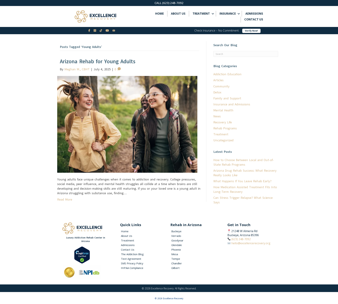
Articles (218, 80)
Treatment (201, 14)
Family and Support (227, 98)
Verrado (176, 236)
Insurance (228, 14)
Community (221, 86)
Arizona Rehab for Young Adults (97, 61)
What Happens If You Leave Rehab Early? (242, 181)
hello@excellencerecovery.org (250, 243)
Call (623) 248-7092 (169, 3)
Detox (217, 92)
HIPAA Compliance (132, 268)
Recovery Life (222, 122)
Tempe (175, 258)
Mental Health (223, 110)
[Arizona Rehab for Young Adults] (127, 124)
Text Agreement (131, 258)
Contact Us (253, 19)
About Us (178, 14)
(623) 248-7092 (241, 239)
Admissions (254, 14)
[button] (213, 14)
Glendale (176, 245)
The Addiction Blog (132, 254)
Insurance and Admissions (231, 104)
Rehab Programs (225, 128)
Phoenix (176, 249)
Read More (64, 199)
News (217, 116)
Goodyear (177, 240)
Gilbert (175, 268)
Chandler (176, 263)
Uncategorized (223, 140)
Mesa (174, 254)
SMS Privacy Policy (132, 263)
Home (159, 14)
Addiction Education (227, 74)
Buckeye (176, 231)
